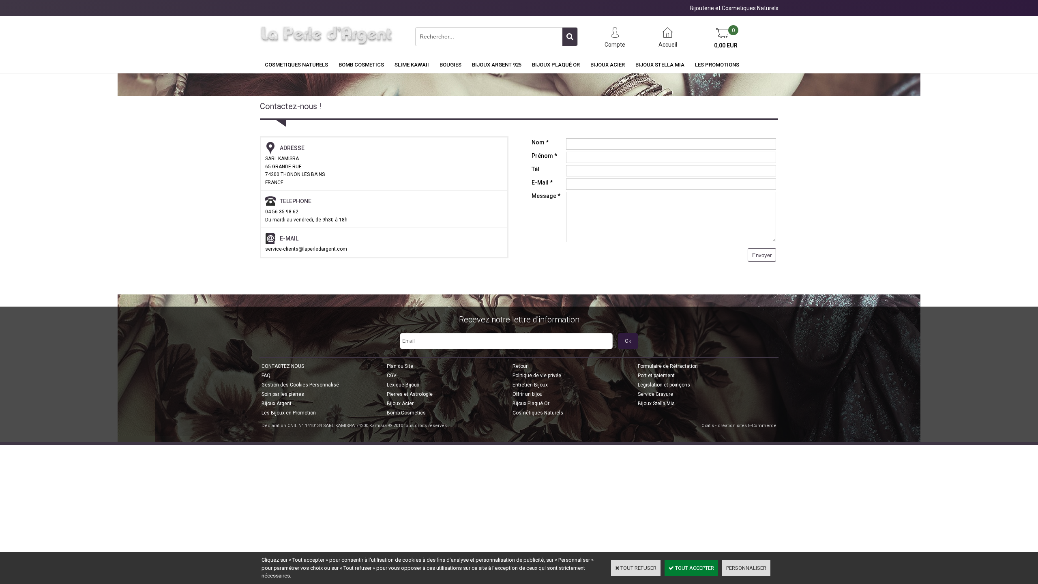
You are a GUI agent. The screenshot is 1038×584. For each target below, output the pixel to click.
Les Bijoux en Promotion (289, 413)
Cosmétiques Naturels (538, 413)
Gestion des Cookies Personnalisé (300, 385)
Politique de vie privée (537, 375)
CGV (392, 375)
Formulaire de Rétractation (668, 366)
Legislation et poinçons (664, 385)
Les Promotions (717, 65)
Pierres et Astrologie (410, 394)
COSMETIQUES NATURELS (296, 65)
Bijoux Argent (277, 403)
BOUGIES (450, 65)
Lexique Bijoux (403, 385)
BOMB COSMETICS (361, 65)
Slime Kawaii (412, 65)
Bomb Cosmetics (406, 413)
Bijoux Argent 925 (496, 65)
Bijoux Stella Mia (659, 65)
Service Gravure (655, 394)
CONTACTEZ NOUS (283, 366)
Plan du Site (400, 366)
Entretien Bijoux (530, 385)
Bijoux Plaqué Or (556, 65)
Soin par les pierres (283, 394)
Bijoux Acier (607, 65)
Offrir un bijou (528, 394)
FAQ (266, 375)
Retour (520, 366)
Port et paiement (656, 375)
